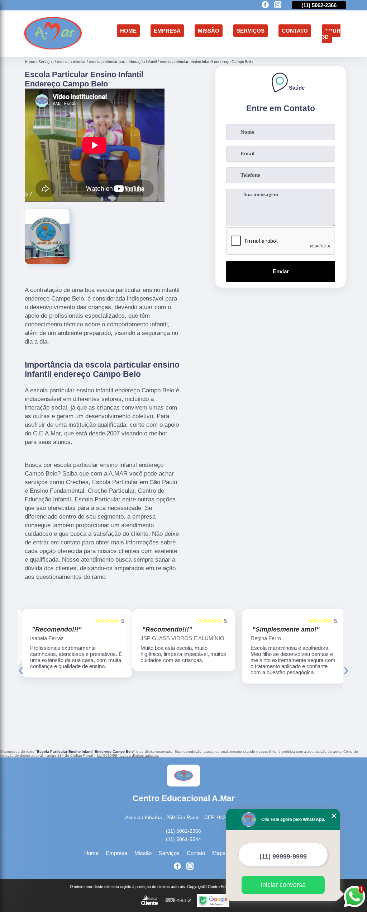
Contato (295, 31)
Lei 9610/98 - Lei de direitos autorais (127, 755)
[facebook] (265, 5)
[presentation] (21, 669)
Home (128, 31)
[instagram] (277, 5)
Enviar (281, 271)
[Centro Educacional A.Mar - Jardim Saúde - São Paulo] (52, 49)
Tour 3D (331, 34)
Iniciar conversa (283, 884)
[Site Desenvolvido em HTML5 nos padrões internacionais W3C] (178, 900)
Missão (208, 31)
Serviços (250, 31)
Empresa (167, 31)
